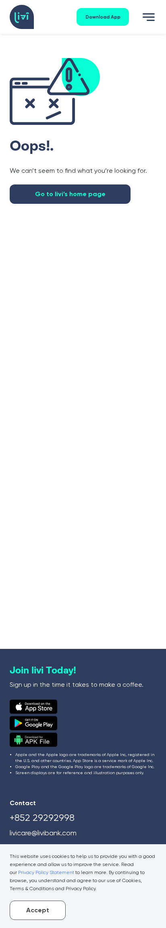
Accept (37, 910)
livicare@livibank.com (43, 833)
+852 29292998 (42, 817)
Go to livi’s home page (70, 194)
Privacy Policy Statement (46, 872)
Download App (102, 17)
